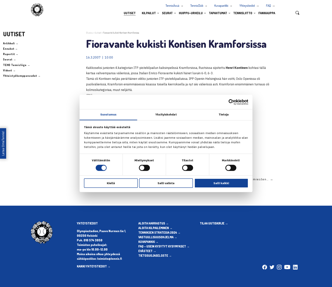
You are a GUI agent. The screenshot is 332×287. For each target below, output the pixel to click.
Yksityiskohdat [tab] (166, 114)
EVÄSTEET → (147, 251)
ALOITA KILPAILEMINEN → (155, 228)
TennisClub (196, 5)
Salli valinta (166, 183)
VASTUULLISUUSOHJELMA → (157, 237)
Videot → (9, 70)
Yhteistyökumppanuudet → (22, 75)
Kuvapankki (221, 5)
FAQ (268, 5)
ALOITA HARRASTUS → (153, 223)
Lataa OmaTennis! (3, 143)
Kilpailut (149, 13)
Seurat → (9, 59)
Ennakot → (10, 48)
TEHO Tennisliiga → (16, 65)
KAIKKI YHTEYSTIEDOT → (93, 266)
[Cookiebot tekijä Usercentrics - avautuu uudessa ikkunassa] (231, 102)
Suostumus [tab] (108, 114)
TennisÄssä (172, 5)
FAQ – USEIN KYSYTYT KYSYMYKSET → (164, 246)
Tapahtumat (218, 13)
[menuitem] (130, 12)
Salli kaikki (221, 183)
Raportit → (10, 54)
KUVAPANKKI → (148, 242)
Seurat (167, 13)
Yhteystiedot (247, 5)
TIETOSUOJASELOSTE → (155, 255)
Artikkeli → (10, 43)
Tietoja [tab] (224, 114)
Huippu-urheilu (191, 13)
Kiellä (111, 183)
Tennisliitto (242, 13)
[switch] (144, 168)
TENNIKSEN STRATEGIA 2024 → (159, 232)
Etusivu (89, 32)
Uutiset (130, 13)
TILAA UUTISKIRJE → (214, 223)
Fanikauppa (266, 13)
